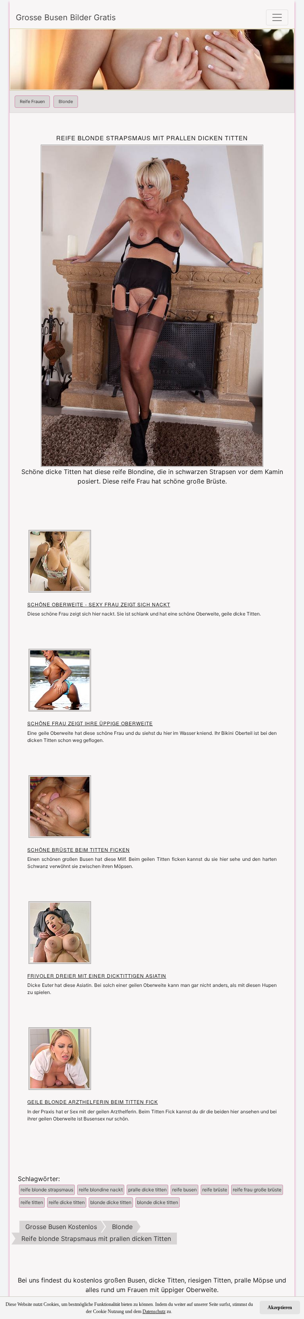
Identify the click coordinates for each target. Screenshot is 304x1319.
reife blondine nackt (101, 1190)
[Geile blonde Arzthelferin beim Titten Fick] (59, 1058)
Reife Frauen (32, 101)
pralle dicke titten (147, 1190)
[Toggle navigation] (277, 17)
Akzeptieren (280, 1307)
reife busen (184, 1190)
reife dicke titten (67, 1202)
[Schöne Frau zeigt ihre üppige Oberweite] (59, 680)
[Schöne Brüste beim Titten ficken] (59, 806)
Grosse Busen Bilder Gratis (66, 17)
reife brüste (214, 1190)
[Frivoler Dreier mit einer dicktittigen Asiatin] (59, 932)
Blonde (66, 101)
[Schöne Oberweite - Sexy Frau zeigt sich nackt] (59, 560)
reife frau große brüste (257, 1190)
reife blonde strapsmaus (47, 1190)
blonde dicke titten (110, 1202)
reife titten (32, 1202)
